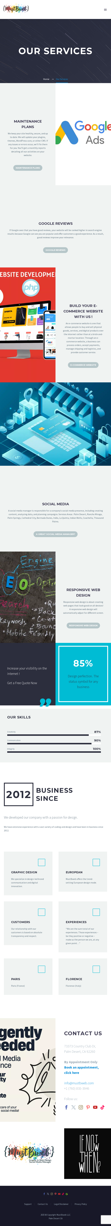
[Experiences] (83, 926)
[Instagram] (52, 1194)
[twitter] (73, 1107)
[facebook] (66, 1107)
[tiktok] (102, 1107)
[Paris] (28, 976)
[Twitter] (48, 1194)
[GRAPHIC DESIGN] (28, 873)
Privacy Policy (81, 1204)
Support (28, 1204)
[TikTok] (63, 1194)
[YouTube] (59, 1194)
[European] (83, 872)
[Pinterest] (55, 1194)
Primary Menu (105, 10)
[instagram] (81, 1107)
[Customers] (28, 923)
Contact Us (43, 1204)
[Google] (67, 1194)
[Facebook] (44, 1194)
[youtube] (95, 1107)
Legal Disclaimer (61, 1204)
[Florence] (83, 976)
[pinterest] (88, 1107)
